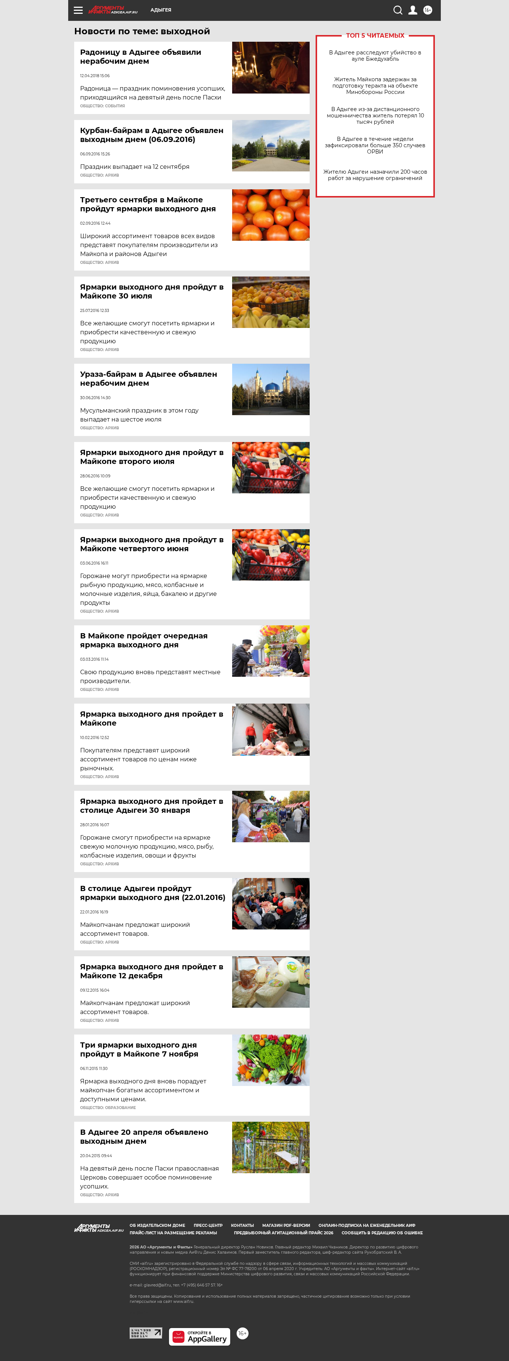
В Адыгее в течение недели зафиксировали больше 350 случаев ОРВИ (375, 145)
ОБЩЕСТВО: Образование (108, 1108)
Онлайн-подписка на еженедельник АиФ (367, 1225)
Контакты (242, 1225)
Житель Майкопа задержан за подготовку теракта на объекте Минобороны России (375, 85)
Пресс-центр (208, 1225)
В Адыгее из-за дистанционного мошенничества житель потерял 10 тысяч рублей (375, 115)
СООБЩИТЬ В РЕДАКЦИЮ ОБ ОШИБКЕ (382, 1233)
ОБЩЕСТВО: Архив (99, 175)
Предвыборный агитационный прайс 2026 (283, 1233)
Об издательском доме (157, 1225)
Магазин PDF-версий (286, 1225)
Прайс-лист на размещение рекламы (173, 1233)
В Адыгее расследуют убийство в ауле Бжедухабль (375, 56)
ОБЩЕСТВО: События (102, 106)
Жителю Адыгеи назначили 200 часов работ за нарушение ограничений (375, 175)
